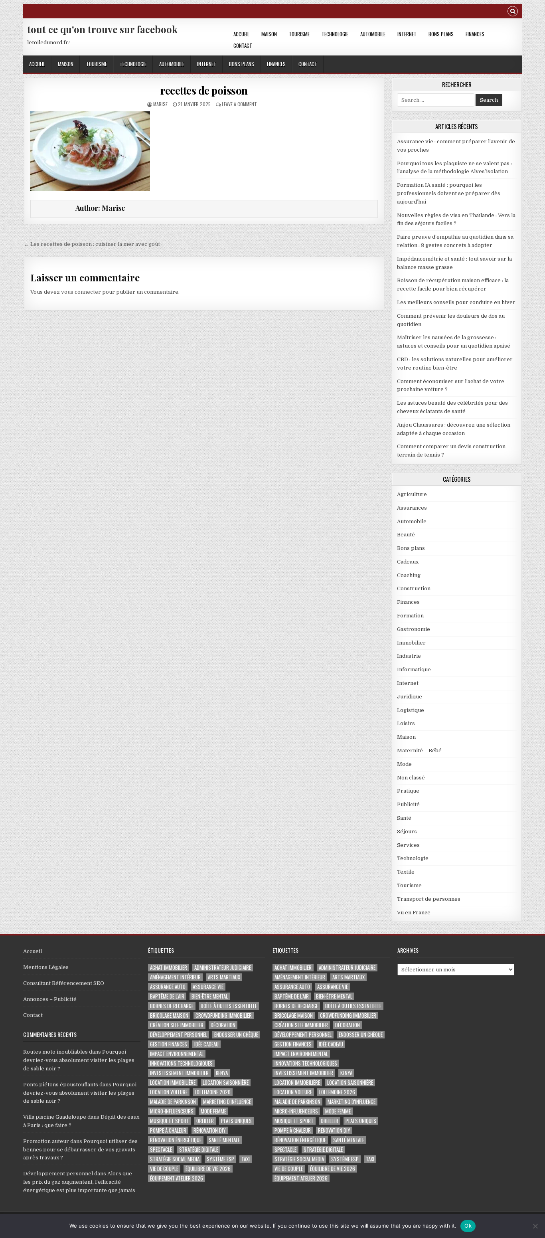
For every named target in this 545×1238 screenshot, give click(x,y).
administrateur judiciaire (222, 967)
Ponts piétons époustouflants (60, 1085)
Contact (242, 45)
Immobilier (411, 643)
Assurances (412, 508)
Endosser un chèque (236, 1034)
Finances (475, 34)
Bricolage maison (169, 1015)
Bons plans (441, 34)
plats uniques (236, 1121)
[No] (535, 1226)
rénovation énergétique (175, 1140)
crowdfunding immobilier (223, 1015)
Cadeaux (408, 562)
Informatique (414, 669)
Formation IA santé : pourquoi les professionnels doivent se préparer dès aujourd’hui (448, 193)
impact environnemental (176, 1054)
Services (408, 845)
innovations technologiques (181, 1063)
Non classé (411, 778)
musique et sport (169, 1121)
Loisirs (406, 723)
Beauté (406, 535)
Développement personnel (58, 1174)
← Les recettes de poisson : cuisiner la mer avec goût (92, 244)
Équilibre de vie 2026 (208, 1169)
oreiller (205, 1121)
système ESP (220, 1159)
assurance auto (168, 987)
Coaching (409, 575)
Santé (404, 818)
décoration (223, 1025)
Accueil (241, 34)
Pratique (408, 791)
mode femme (213, 1111)
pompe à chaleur (168, 1130)
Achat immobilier (168, 967)
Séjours (407, 832)
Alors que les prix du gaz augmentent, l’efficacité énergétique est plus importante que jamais (79, 1182)
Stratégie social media (174, 1159)
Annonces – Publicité (50, 999)
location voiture (169, 1092)
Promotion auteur (46, 1141)
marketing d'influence (227, 1101)
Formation (410, 616)
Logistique (410, 710)
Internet (407, 34)
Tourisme (299, 34)
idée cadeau (206, 1044)
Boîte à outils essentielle (229, 1006)
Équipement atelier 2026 (176, 1178)
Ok (468, 1225)
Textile (406, 872)
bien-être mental (210, 996)
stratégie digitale (198, 1149)
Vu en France (413, 913)
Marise (160, 104)
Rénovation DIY (210, 1130)
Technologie (335, 34)
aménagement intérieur (175, 977)
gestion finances (168, 1044)
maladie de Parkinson (173, 1101)
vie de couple (164, 1169)
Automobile (372, 34)
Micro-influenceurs (172, 1111)
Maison (269, 34)
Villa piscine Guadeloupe (54, 1117)
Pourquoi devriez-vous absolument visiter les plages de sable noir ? (78, 1060)
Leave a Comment (239, 104)
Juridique (409, 697)
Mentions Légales (46, 967)
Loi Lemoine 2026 (213, 1092)
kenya (222, 1073)
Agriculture (412, 494)
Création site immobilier (176, 1025)
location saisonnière (226, 1082)
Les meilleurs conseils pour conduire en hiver (456, 302)
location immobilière (172, 1082)
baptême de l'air (167, 996)
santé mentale (224, 1140)
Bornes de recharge (172, 1006)
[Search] (512, 12)
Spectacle (161, 1149)
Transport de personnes (428, 899)
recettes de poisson (204, 90)
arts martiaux (224, 977)
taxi (245, 1159)
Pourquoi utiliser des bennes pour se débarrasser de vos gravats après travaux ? (80, 1149)
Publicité (408, 804)
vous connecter (81, 292)
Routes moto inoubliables (55, 1052)
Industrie (409, 656)
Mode (404, 764)
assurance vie (208, 987)
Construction (413, 588)
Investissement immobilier (179, 1073)
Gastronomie (413, 629)
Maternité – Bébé (419, 750)
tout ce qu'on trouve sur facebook (102, 29)
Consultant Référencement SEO (63, 983)
